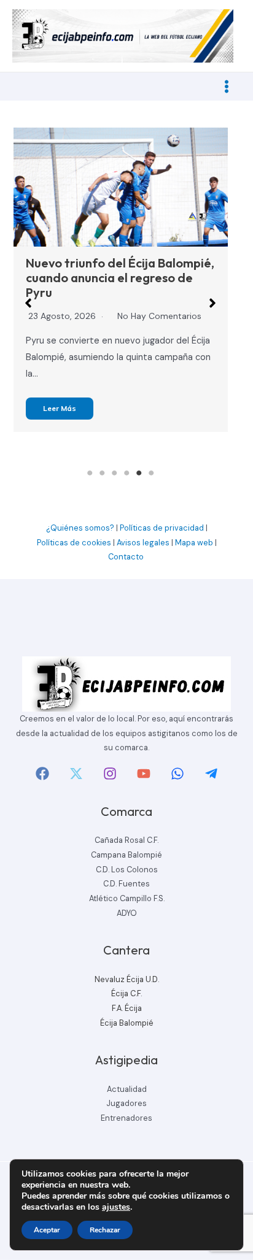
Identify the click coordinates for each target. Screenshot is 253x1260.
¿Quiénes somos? (80, 528)
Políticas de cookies (74, 542)
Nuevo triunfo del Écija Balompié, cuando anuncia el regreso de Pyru (120, 277)
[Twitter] (76, 773)
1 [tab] (90, 473)
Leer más (59, 408)
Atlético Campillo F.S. (127, 898)
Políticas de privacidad (162, 528)
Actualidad (127, 1089)
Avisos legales (143, 542)
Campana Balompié (126, 855)
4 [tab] (126, 473)
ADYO (127, 913)
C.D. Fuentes (126, 883)
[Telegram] (211, 773)
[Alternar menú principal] (226, 86)
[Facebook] (42, 773)
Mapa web (194, 542)
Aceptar (47, 1230)
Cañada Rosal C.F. (126, 840)
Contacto (127, 556)
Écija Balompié (127, 1023)
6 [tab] (151, 473)
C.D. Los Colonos (127, 869)
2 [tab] (102, 473)
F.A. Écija (127, 1008)
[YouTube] (143, 773)
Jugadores (126, 1103)
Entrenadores (126, 1118)
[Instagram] (110, 773)
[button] (28, 303)
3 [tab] (114, 473)
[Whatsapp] (177, 773)
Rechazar (105, 1230)
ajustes (116, 1207)
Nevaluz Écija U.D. (127, 979)
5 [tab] (139, 473)
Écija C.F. (126, 993)
